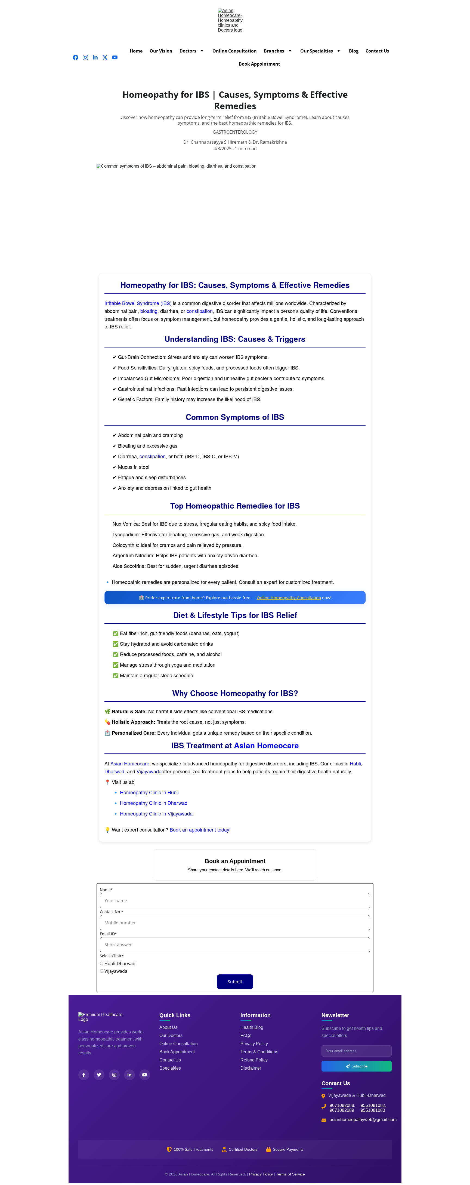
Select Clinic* (112, 955)
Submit (235, 982)
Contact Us (377, 51)
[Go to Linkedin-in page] (97, 57)
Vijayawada (115, 971)
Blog (353, 51)
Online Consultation (234, 51)
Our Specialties (316, 51)
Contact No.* (111, 911)
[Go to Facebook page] (78, 57)
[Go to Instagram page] (87, 57)
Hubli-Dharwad (119, 964)
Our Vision (161, 51)
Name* (106, 889)
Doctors (188, 51)
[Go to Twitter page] (107, 57)
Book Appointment (259, 64)
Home (136, 51)
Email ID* (108, 933)
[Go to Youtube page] (115, 57)
